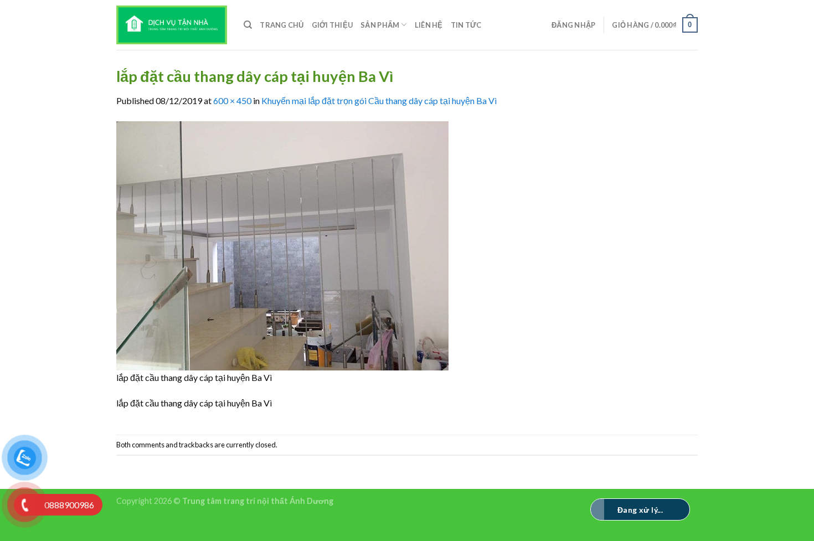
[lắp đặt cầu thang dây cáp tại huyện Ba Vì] (282, 244)
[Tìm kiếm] (248, 24)
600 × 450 (232, 100)
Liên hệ (429, 24)
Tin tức (466, 24)
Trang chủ (281, 24)
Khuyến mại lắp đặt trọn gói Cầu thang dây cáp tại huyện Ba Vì (379, 100)
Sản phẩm (379, 24)
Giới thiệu (332, 24)
